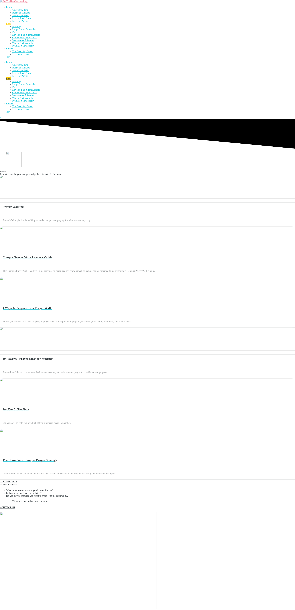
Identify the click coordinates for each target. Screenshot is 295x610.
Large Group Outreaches (24, 29)
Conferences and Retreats (24, 37)
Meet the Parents (20, 21)
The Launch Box (20, 54)
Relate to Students (21, 12)
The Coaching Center (22, 51)
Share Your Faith (20, 15)
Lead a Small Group (22, 18)
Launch (10, 48)
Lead (8, 23)
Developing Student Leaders (26, 34)
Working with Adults (22, 43)
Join (8, 57)
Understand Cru (20, 10)
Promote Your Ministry (23, 46)
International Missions (23, 40)
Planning (16, 26)
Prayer (15, 32)
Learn (9, 7)
